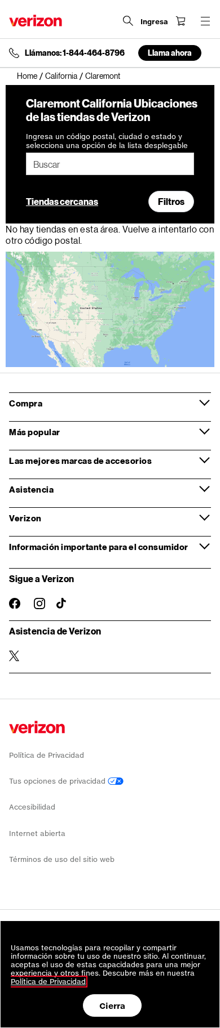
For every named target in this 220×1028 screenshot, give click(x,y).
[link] (31, 76)
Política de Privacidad (46, 755)
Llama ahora (170, 52)
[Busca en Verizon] (128, 20)
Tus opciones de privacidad (58, 781)
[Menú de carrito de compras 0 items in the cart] (180, 20)
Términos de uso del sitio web (62, 859)
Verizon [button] (25, 518)
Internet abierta (37, 833)
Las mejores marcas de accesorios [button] (80, 460)
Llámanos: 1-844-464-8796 (75, 53)
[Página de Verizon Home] (35, 20)
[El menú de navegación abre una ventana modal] (205, 20)
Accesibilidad (32, 807)
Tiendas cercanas (62, 201)
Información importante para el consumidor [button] (98, 547)
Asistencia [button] (31, 489)
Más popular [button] (34, 432)
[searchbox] (110, 164)
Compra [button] (25, 403)
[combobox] (110, 164)
